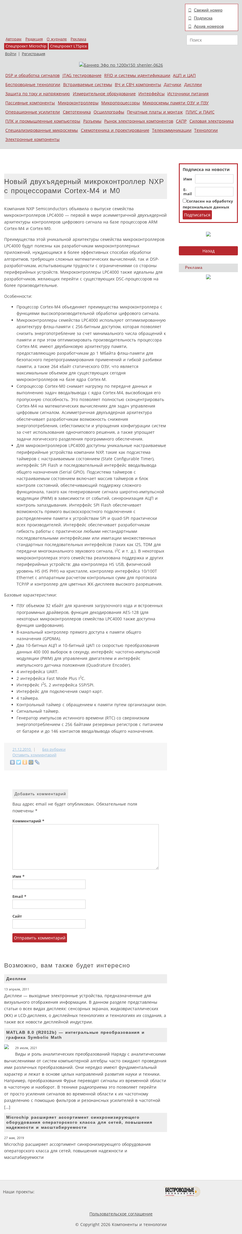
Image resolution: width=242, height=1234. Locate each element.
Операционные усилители (32, 112)
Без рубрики (54, 749)
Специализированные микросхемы (41, 130)
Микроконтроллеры (78, 103)
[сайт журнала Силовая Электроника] (54, 1192)
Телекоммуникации (172, 130)
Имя (187, 179)
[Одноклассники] (25, 762)
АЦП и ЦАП (184, 75)
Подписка (203, 18)
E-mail (187, 192)
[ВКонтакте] (12, 762)
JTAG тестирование (82, 75)
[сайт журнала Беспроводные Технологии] (182, 1192)
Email (19, 896)
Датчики (172, 84)
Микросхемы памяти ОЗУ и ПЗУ (176, 103)
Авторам (14, 39)
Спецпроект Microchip (26, 46)
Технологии (206, 130)
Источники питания (188, 93)
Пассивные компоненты (30, 103)
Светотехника (77, 112)
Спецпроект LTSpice (68, 46)
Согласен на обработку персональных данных (208, 204)
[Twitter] (19, 762)
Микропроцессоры (120, 103)
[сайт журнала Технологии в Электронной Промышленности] (92, 1192)
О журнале (57, 39)
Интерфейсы (151, 93)
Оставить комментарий (34, 755)
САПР (181, 121)
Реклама (78, 39)
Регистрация (33, 53)
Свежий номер (208, 10)
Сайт (17, 916)
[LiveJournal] (37, 762)
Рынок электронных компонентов (138, 121)
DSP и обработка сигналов (32, 75)
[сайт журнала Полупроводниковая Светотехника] (136, 1192)
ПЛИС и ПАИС (200, 112)
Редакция (34, 39)
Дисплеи (193, 84)
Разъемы (92, 121)
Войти (10, 53)
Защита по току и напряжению (37, 93)
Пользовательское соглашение (121, 1214)
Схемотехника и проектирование (115, 130)
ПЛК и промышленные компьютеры (42, 121)
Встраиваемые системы (87, 84)
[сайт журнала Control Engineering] (221, 1192)
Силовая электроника (211, 121)
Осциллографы (109, 112)
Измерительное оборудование (104, 93)
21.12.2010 (22, 749)
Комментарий (28, 821)
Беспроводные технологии (32, 84)
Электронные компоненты (32, 139)
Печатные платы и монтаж (155, 112)
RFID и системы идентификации (137, 75)
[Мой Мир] (31, 762)
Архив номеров (209, 26)
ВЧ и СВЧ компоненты (138, 84)
